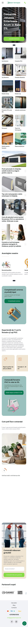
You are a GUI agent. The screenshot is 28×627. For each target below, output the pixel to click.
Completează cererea (14, 301)
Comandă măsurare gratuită (14, 575)
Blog (14, 605)
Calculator (14, 603)
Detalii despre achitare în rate (14, 392)
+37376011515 (14, 615)
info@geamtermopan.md (14, 618)
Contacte (14, 607)
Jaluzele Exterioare (14, 39)
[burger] (3, 2)
